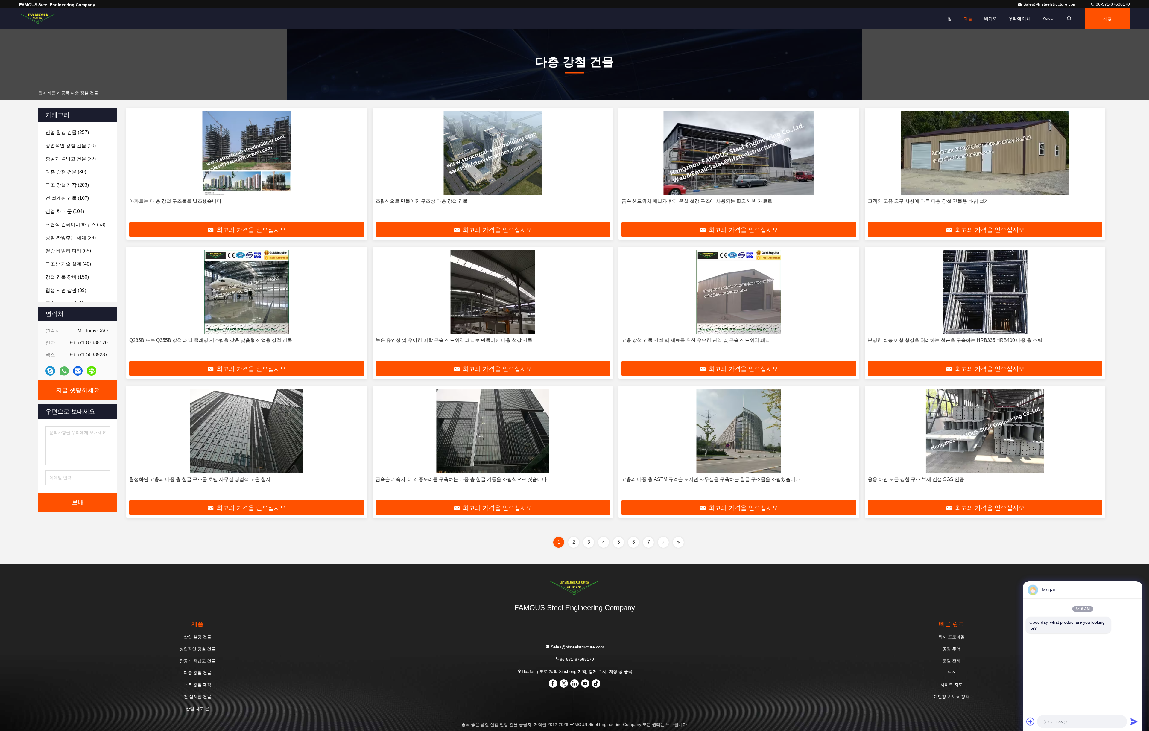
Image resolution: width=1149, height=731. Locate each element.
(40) (68, 263)
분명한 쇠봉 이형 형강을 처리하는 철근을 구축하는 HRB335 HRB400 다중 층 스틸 (955, 340)
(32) (70, 158)
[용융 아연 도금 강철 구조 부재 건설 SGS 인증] (985, 431)
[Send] (1134, 721)
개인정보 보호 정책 (951, 696)
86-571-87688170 (1112, 4)
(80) (65, 171)
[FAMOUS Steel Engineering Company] (38, 18)
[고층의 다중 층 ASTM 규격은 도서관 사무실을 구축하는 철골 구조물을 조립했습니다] (738, 431)
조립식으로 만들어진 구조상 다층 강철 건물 (422, 201)
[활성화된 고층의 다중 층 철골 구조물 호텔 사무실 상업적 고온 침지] (246, 431)
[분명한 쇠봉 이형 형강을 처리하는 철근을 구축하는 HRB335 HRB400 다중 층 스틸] (985, 292)
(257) (67, 132)
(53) (75, 224)
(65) (68, 250)
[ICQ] (91, 371)
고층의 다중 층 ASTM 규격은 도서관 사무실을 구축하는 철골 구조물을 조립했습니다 (710, 479)
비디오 (990, 18)
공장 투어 (951, 648)
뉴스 (951, 672)
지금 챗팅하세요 (78, 390)
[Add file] (1030, 721)
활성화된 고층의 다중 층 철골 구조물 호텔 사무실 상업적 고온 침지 (199, 479)
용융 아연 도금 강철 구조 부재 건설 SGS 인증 (916, 479)
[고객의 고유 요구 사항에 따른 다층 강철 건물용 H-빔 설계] (985, 153)
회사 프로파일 (951, 636)
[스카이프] (50, 371)
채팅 (1107, 18)
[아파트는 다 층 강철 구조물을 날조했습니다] (246, 153)
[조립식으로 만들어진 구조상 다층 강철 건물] (493, 153)
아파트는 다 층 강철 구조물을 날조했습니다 (175, 201)
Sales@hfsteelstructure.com (1050, 4)
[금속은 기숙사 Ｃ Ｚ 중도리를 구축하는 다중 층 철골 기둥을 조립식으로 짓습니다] (493, 431)
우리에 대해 (1020, 18)
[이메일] (78, 371)
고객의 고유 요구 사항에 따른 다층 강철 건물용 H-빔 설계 (928, 201)
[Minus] (1134, 589)
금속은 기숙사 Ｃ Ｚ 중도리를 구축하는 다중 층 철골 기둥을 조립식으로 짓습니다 (461, 479)
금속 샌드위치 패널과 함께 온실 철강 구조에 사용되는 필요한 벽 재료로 (696, 201)
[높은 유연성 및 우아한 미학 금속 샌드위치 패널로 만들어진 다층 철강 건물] (493, 292)
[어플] (64, 371)
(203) (67, 185)
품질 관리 (951, 660)
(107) (67, 198)
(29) (70, 237)
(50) (70, 145)
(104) (64, 211)
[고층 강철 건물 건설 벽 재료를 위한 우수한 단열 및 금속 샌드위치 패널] (738, 292)
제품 (968, 18)
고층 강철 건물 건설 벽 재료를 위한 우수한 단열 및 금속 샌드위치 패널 (695, 340)
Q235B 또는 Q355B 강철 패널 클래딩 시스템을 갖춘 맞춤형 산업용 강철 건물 (210, 340)
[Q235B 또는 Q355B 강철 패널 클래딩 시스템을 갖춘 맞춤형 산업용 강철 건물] (246, 292)
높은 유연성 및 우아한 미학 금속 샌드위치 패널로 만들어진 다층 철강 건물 (454, 340)
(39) (65, 290)
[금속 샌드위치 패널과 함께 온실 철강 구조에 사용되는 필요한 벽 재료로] (738, 153)
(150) (67, 277)
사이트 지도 (951, 684)
